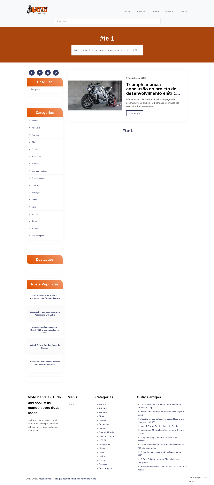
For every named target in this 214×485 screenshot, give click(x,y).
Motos (34, 200)
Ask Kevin (36, 128)
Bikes (34, 142)
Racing (34, 221)
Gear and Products (39, 171)
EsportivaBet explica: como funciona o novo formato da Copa (45, 296)
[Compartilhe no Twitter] (40, 73)
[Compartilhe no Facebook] (32, 73)
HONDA (35, 185)
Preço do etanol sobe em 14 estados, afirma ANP (159, 453)
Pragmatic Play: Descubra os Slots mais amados (157, 439)
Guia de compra (38, 178)
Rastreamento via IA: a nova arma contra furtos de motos (162, 468)
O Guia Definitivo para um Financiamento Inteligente (158, 461)
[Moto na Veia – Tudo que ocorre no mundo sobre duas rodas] (37, 8)
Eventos (35, 164)
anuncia (35, 120)
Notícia (35, 214)
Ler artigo (134, 113)
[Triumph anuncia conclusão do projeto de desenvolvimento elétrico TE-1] (95, 95)
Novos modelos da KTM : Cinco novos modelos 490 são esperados (161, 446)
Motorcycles (37, 192)
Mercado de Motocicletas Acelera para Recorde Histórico (45, 363)
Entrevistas (36, 157)
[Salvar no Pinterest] (56, 73)
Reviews (35, 228)
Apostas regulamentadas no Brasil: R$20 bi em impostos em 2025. (44, 330)
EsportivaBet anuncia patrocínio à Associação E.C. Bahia (45, 313)
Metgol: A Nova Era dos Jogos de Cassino (45, 346)
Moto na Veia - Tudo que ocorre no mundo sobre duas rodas (67, 478)
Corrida (35, 149)
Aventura (35, 135)
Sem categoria (38, 236)
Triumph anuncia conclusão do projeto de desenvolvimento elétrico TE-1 (152, 91)
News (34, 207)
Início (73, 404)
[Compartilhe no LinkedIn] (48, 73)
